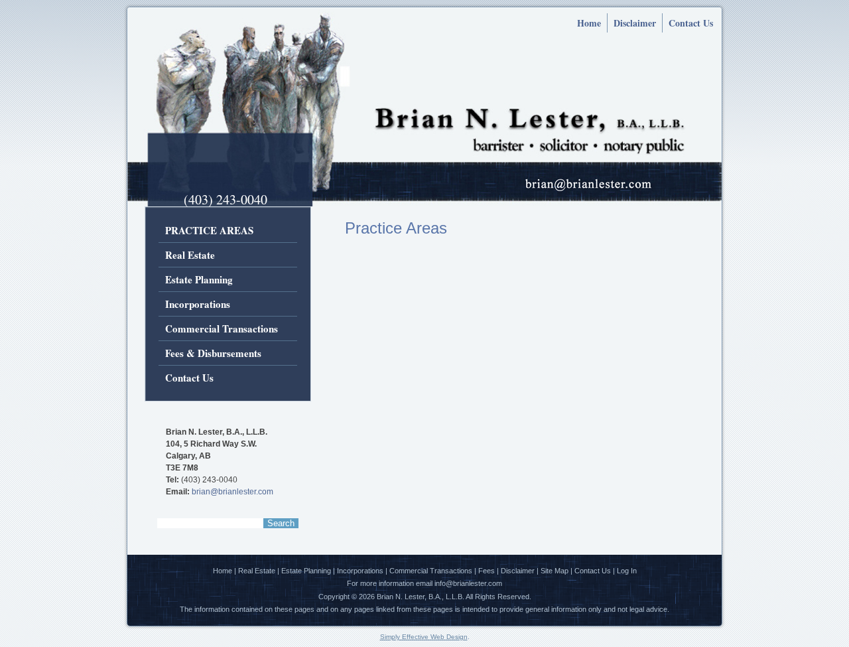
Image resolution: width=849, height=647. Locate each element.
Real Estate (190, 255)
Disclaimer (635, 23)
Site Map (554, 571)
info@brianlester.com (468, 583)
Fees (486, 571)
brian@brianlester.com (232, 491)
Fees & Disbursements (213, 353)
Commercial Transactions (221, 328)
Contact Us (691, 23)
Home (589, 23)
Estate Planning (199, 279)
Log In (627, 571)
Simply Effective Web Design (424, 636)
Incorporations (197, 304)
